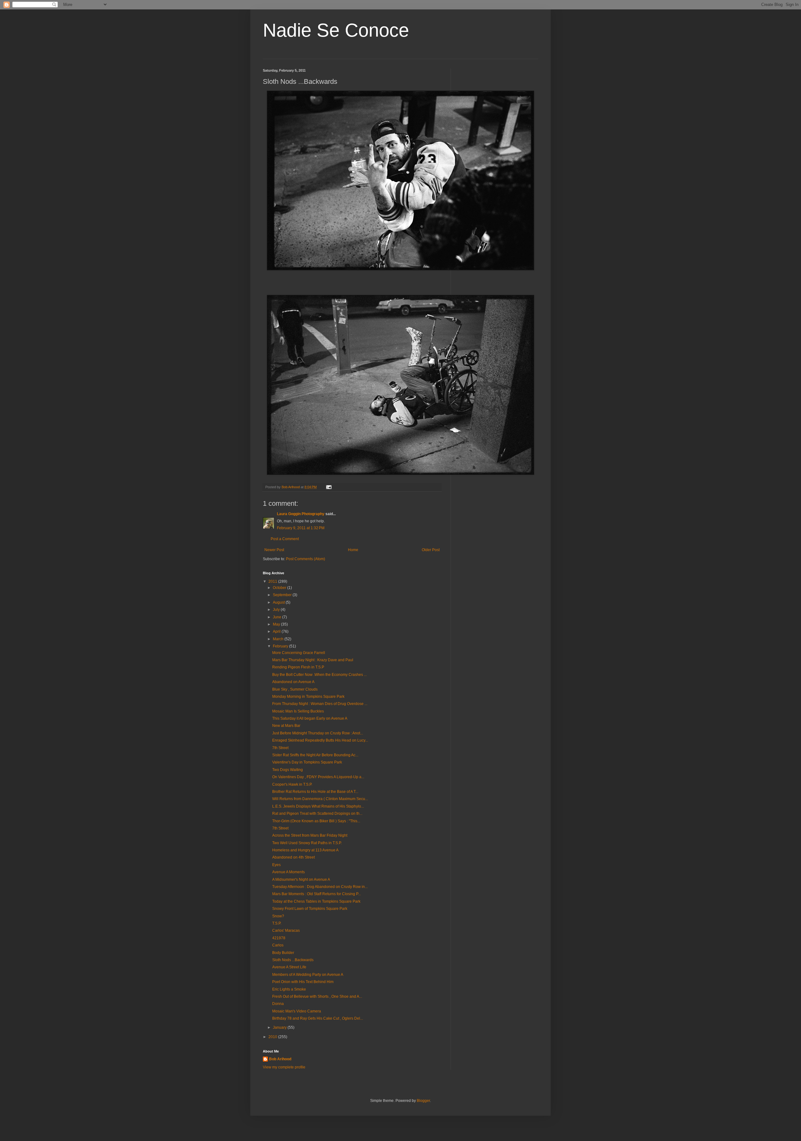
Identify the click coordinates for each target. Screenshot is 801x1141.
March (278, 639)
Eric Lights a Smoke (289, 989)
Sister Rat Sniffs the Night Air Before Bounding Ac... (315, 755)
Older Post (431, 550)
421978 (278, 938)
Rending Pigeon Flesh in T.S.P (298, 667)
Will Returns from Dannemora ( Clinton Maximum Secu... (320, 799)
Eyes (276, 865)
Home (353, 550)
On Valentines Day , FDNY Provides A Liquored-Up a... (318, 777)
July (277, 609)
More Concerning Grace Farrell (298, 653)
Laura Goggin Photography (300, 514)
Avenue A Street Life (289, 967)
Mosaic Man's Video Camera (296, 1011)
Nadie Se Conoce (336, 30)
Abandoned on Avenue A (293, 682)
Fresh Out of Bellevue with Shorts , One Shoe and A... (317, 996)
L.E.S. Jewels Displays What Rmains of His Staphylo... (318, 806)
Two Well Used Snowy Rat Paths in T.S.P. (307, 843)
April (277, 631)
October (280, 588)
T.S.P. (276, 923)
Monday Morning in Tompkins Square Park (308, 696)
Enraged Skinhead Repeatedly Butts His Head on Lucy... (320, 740)
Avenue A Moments (288, 872)
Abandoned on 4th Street (293, 857)
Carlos (277, 945)
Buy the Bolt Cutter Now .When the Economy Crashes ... (319, 674)
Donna (278, 1004)
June (277, 617)
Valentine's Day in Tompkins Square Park (307, 762)
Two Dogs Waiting (287, 770)
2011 (273, 581)
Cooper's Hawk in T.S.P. (292, 784)
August (279, 602)
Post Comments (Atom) (305, 559)
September (283, 595)
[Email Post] (328, 487)
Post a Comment (285, 539)
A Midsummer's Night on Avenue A (301, 879)
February (281, 646)
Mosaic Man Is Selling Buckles (298, 711)
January (280, 1027)
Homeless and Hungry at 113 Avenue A (305, 850)
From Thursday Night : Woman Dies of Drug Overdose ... (319, 704)
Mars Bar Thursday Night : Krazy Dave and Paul (312, 660)
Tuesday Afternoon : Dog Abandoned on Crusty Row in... (320, 887)
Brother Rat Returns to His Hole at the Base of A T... (315, 791)
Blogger (423, 1100)
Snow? (278, 916)
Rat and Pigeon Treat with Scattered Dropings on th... (317, 813)
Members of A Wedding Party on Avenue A (307, 974)
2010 (273, 1037)
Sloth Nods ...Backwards (293, 960)
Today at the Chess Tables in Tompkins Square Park (316, 901)
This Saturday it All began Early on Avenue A (309, 718)
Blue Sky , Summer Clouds (295, 689)
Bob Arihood (280, 1059)
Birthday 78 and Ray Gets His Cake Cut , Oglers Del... (317, 1018)
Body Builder (283, 953)
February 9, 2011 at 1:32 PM (300, 528)
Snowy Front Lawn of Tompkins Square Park (309, 908)
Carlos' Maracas (286, 930)
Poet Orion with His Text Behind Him (303, 982)
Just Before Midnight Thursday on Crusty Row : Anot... (317, 733)
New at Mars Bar (286, 725)
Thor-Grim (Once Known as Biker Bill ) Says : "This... (316, 821)
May (277, 624)
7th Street (280, 748)
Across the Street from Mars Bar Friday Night (309, 835)
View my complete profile (284, 1067)
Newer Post (274, 550)
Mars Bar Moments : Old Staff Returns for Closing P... (316, 894)
